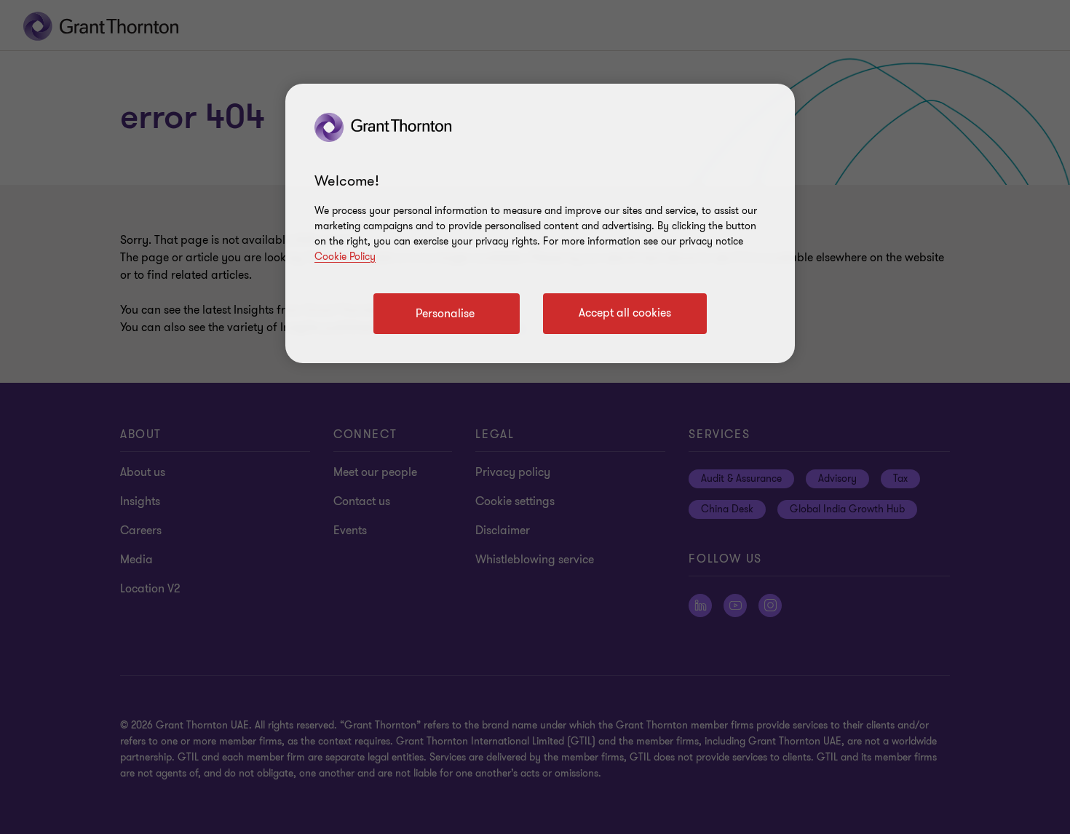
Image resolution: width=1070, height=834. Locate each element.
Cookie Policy (345, 256)
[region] (540, 223)
